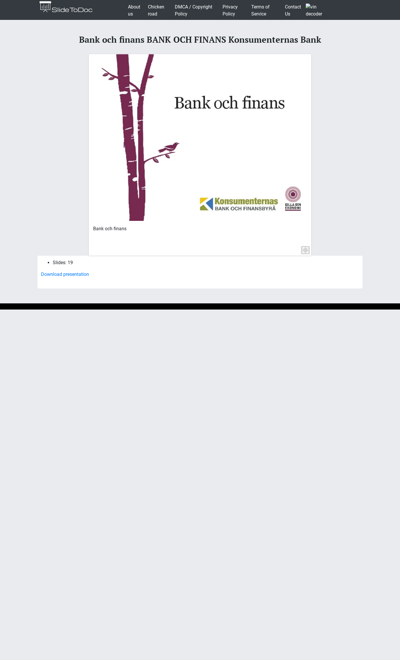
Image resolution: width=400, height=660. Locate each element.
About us (134, 10)
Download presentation (65, 274)
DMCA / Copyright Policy (193, 10)
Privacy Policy (230, 10)
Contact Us (293, 10)
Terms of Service (260, 10)
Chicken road (156, 10)
